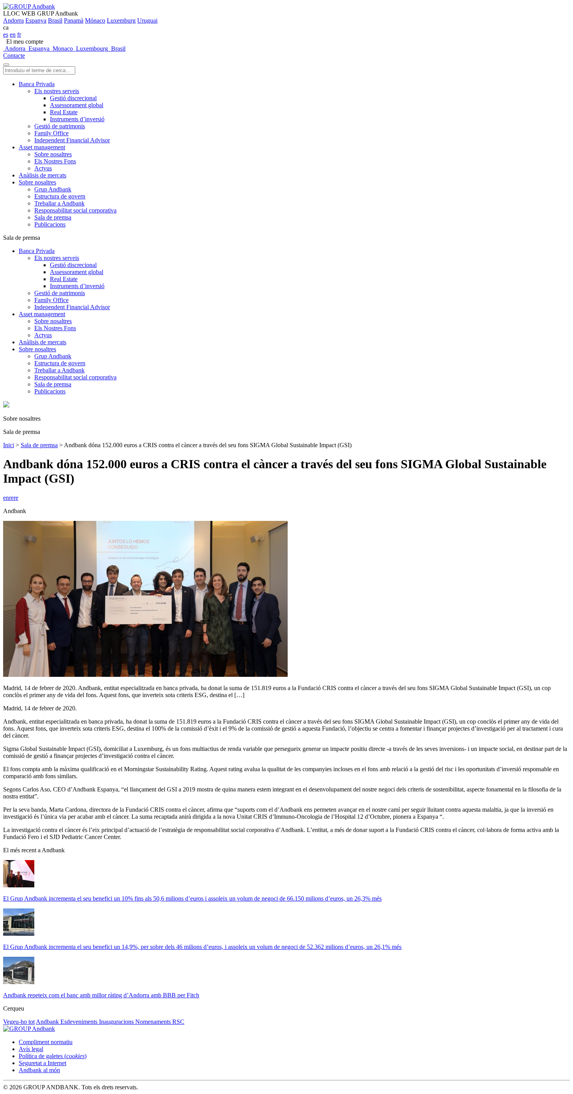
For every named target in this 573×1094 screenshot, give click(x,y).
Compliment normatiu (46, 1042)
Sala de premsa (52, 217)
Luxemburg (121, 20)
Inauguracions (117, 1021)
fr (19, 34)
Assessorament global (76, 105)
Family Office (51, 133)
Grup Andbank (52, 189)
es (5, 34)
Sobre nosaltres (53, 154)
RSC (178, 1021)
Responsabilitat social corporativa (75, 210)
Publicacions (49, 224)
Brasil (55, 20)
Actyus (43, 168)
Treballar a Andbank (59, 203)
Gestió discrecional (73, 98)
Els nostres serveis (56, 91)
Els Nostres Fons (55, 161)
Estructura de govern (59, 196)
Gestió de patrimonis (59, 126)
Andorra (13, 20)
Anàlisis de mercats (42, 175)
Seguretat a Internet (42, 1063)
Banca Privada (37, 84)
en (13, 34)
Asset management (42, 147)
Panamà (73, 20)
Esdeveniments (79, 1021)
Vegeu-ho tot (19, 1021)
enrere (10, 497)
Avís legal (31, 1049)
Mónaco (95, 20)
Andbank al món (39, 1070)
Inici (8, 445)
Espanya (35, 20)
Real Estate (64, 112)
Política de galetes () (53, 1056)
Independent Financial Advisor (72, 140)
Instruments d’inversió (77, 119)
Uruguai (147, 20)
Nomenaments (153, 1021)
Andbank (48, 1021)
